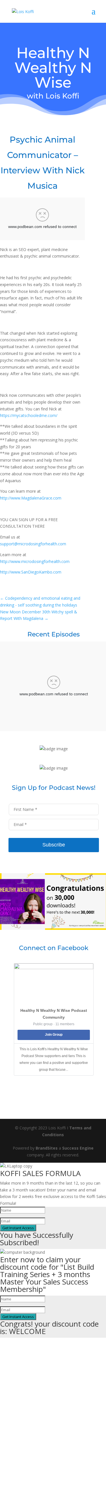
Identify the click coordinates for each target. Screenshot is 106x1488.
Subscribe (53, 845)
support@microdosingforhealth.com (33, 543)
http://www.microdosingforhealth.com (35, 561)
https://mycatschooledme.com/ (28, 415)
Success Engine (78, 1148)
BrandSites (47, 1148)
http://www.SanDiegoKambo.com (30, 572)
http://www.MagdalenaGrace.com (30, 498)
